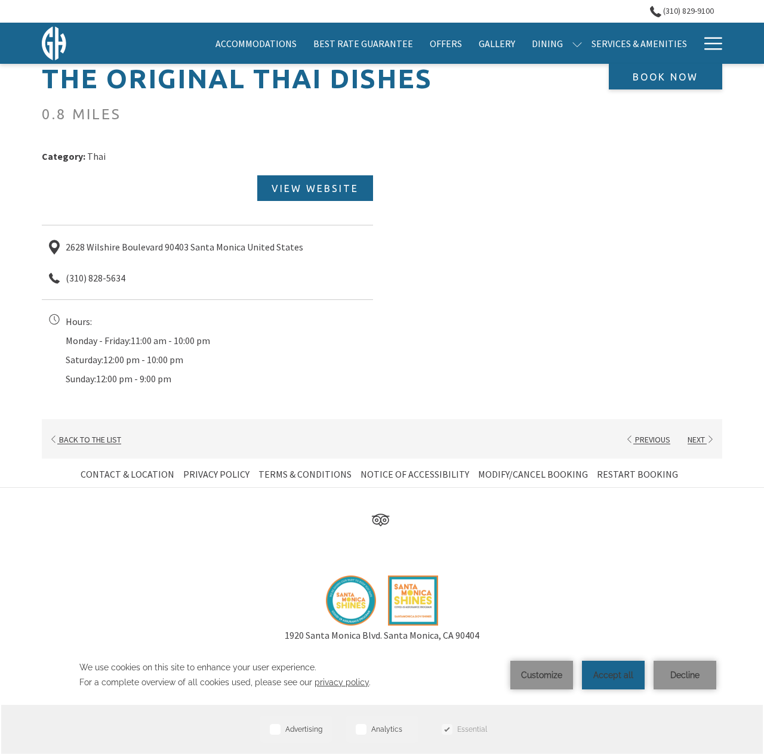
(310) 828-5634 (95, 278)
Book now (665, 77)
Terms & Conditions (305, 474)
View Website (315, 188)
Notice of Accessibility (415, 474)
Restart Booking (637, 474)
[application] (382, 699)
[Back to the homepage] (54, 43)
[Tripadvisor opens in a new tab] (380, 518)
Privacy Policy (216, 474)
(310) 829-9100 (687, 10)
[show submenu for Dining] (577, 43)
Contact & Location (127, 474)
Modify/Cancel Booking (533, 474)
